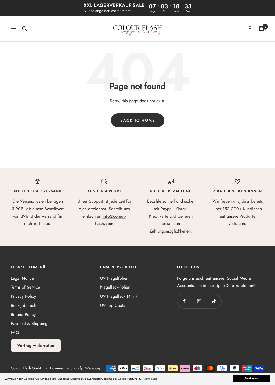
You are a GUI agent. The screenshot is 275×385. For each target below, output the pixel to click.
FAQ (15, 332)
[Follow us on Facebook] (184, 301)
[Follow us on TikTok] (214, 301)
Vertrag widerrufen (35, 345)
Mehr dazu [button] (150, 378)
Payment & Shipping (29, 323)
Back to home (137, 120)
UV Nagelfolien (114, 278)
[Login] (250, 28)
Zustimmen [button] (251, 378)
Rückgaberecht (24, 305)
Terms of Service (25, 287)
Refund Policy (23, 314)
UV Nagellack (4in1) (118, 296)
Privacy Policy (23, 296)
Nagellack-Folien (115, 287)
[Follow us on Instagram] (199, 301)
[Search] (24, 28)
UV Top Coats (112, 305)
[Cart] (261, 28)
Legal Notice (22, 278)
